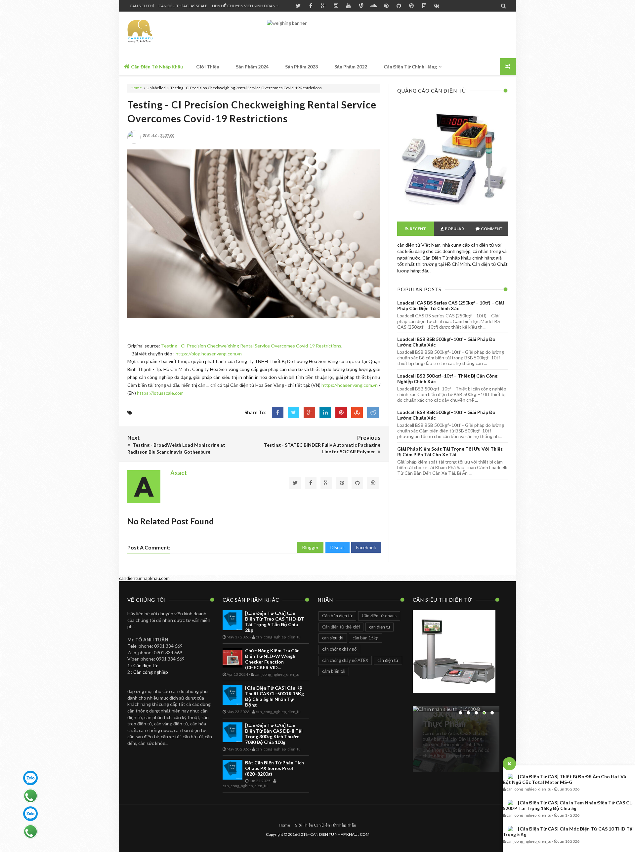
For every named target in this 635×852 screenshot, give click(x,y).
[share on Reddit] (373, 412)
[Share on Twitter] (293, 412)
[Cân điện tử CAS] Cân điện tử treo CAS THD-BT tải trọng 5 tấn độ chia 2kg (274, 621)
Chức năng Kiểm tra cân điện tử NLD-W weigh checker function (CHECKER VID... (272, 659)
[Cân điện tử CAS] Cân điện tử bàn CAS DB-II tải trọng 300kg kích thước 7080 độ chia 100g (274, 733)
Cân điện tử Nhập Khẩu (156, 66)
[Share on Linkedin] (325, 412)
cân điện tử (388, 660)
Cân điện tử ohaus (379, 615)
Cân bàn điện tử (337, 615)
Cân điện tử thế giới (341, 626)
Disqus (337, 547)
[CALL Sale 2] (30, 831)
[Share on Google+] (309, 412)
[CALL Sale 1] (30, 796)
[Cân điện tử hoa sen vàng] (452, 210)
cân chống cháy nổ (339, 649)
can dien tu (379, 626)
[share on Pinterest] (341, 412)
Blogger (310, 547)
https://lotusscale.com (160, 393)
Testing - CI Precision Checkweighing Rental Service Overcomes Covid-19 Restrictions (251, 345)
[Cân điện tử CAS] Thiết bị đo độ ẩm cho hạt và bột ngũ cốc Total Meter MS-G (564, 779)
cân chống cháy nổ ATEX (345, 660)
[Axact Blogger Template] (174, 35)
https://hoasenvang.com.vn (349, 385)
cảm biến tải (333, 671)
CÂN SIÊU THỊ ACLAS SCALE (182, 5)
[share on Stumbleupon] (357, 412)
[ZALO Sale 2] (30, 813)
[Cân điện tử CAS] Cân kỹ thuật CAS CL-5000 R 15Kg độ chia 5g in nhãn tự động (274, 696)
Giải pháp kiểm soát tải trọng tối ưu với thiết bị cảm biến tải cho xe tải (450, 451)
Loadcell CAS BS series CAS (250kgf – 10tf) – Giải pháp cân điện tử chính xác (450, 305)
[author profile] (134, 142)
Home (137, 87)
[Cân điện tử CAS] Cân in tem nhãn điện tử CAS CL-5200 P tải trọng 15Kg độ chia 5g (568, 805)
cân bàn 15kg (365, 637)
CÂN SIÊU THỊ (142, 5)
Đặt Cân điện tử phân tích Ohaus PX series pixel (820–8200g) (274, 768)
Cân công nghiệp (150, 672)
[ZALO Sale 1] (30, 778)
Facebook (366, 547)
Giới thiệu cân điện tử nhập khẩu (325, 825)
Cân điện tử (145, 665)
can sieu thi (332, 637)
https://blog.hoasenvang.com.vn (209, 353)
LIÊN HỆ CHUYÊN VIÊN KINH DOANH (245, 5)
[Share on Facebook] (277, 412)
